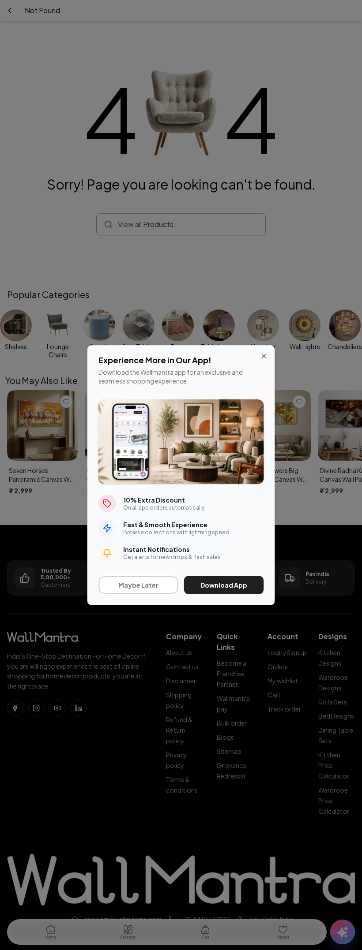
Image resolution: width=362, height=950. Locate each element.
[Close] (264, 356)
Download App (223, 585)
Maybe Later (138, 585)
